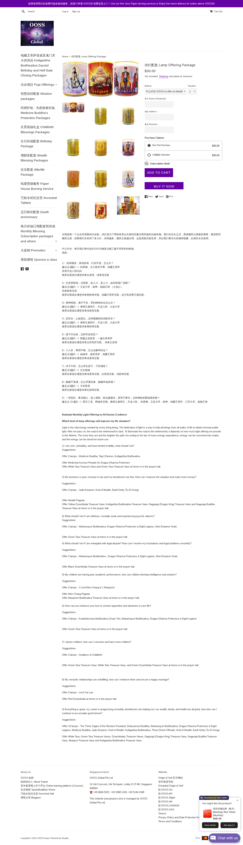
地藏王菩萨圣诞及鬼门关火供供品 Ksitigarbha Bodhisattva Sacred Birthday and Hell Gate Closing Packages (38, 65)
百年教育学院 (165, 781)
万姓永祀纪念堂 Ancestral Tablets (39, 200)
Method (148, 86)
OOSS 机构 (27, 777)
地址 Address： (152, 111)
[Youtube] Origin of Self (170, 785)
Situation (192, 86)
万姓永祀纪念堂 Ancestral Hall (37, 793)
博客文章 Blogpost (31, 797)
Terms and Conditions (170, 821)
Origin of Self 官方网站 (170, 777)
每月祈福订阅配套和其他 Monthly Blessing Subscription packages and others (39, 233)
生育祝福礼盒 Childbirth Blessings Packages (37, 129)
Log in (65, 11)
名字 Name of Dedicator (155, 99)
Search (162, 813)
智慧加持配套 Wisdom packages (36, 96)
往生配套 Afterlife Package (33, 172)
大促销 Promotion (39, 250)
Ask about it (229, 825)
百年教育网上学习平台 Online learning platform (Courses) (52, 785)
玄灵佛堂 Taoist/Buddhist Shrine (38, 789)
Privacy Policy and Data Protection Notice (180, 817)
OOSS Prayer (43, 838)
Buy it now (164, 186)
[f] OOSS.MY (165, 793)
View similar (210, 825)
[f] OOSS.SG (165, 789)
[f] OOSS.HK (165, 801)
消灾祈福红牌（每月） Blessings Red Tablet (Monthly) (224, 812)
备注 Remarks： (152, 124)
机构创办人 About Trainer (34, 781)
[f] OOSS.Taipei (166, 797)
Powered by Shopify (59, 838)
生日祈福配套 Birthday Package (36, 143)
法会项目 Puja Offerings (39, 84)
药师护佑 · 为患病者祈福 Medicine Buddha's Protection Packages (38, 113)
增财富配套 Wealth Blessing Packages (34, 158)
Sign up (76, 11)
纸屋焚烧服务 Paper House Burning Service (37, 186)
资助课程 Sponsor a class (39, 259)
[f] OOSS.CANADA (168, 805)
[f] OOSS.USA (166, 809)
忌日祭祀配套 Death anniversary (35, 214)
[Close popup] (237, 800)
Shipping (163, 76)
